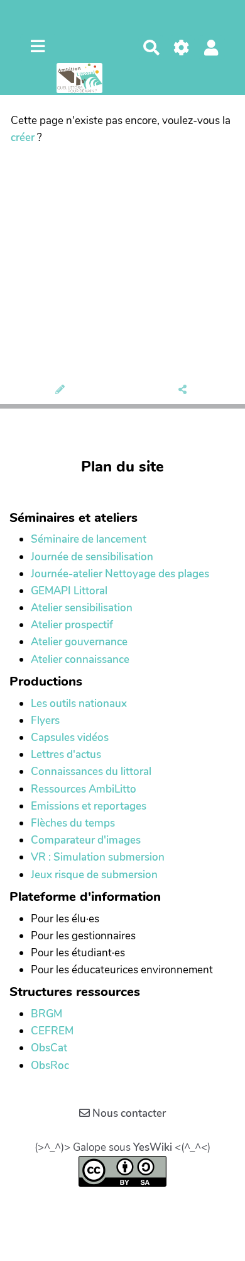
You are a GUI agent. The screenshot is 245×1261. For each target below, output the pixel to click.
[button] (211, 47)
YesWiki (152, 1147)
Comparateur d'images (86, 840)
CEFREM (52, 1031)
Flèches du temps (73, 823)
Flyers (45, 720)
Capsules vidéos (70, 737)
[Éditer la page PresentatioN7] (61, 390)
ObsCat (49, 1048)
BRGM (46, 1014)
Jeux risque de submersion (94, 875)
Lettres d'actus (66, 754)
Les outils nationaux (79, 703)
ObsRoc (50, 1065)
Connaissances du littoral (91, 771)
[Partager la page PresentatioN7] (184, 390)
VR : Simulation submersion (98, 857)
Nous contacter (128, 1113)
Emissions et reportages (88, 806)
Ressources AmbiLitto (83, 789)
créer (23, 137)
